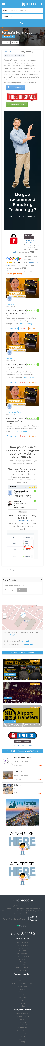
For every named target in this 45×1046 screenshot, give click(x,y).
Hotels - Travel (10, 721)
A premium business (18, 105)
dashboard (23, 520)
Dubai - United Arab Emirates (22, 983)
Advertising (22, 1033)
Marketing (22, 1022)
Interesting (13, 328)
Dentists (22, 1019)
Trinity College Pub (11, 700)
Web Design (10, 570)
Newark (13, 52)
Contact (22, 965)
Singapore (22, 998)
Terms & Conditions (22, 968)
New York (22, 981)
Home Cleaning (22, 1030)
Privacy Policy (22, 970)
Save (6, 42)
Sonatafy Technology (22, 742)
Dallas (22, 1006)
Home (6, 52)
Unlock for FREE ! (17, 87)
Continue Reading (25, 324)
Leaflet (40, 629)
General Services (22, 1025)
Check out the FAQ (22, 953)
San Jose (19, 765)
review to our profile (25, 745)
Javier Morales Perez (13, 412)
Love (34, 328)
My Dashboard (22, 942)
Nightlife (8, 698)
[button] (5, 30)
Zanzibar (9, 358)
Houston (22, 989)
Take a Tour (23, 959)
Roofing (22, 1042)
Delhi (22, 995)
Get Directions (12, 635)
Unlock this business (31, 243)
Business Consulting (23, 1016)
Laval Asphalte (10, 677)
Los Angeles (22, 986)
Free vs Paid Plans (22, 956)
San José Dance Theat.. (22, 757)
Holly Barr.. (18, 785)
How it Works (22, 951)
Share (15, 42)
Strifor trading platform (16, 310)
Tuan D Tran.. (19, 771)
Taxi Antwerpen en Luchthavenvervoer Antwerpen (22, 724)
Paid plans (14, 252)
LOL (25, 328)
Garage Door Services (22, 1014)
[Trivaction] (22, 812)
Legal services (22, 1039)
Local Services (10, 675)
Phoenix (22, 1000)
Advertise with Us (22, 948)
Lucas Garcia (10, 304)
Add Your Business (22, 945)
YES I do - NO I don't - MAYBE (22, 216)
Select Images (9, 590)
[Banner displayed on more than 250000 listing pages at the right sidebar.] (22, 842)
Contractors (22, 1028)
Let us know (10, 271)
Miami (22, 1003)
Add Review (9, 36)
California (22, 992)
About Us (22, 962)
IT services (22, 1036)
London (22, 978)
